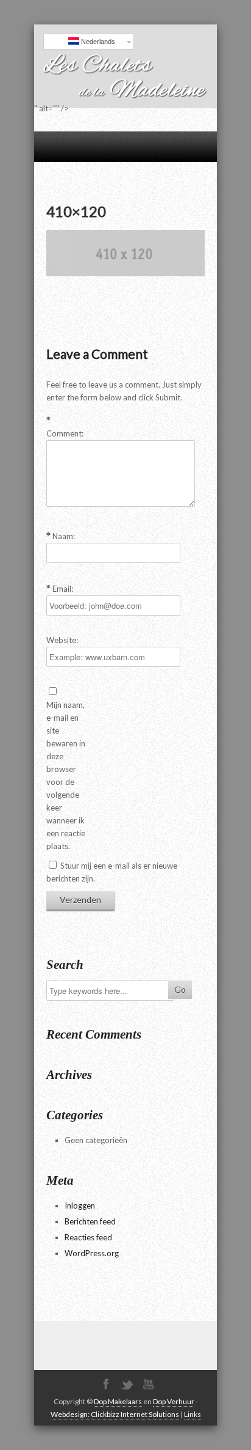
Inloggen (80, 1205)
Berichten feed (90, 1221)
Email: (62, 589)
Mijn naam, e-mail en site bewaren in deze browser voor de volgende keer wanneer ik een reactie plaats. (65, 775)
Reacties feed (88, 1237)
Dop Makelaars (118, 1401)
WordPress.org (92, 1253)
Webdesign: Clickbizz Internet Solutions (115, 1414)
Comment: (64, 433)
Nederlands (97, 41)
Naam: (63, 536)
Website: (62, 640)
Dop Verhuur (173, 1401)
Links (192, 1414)
